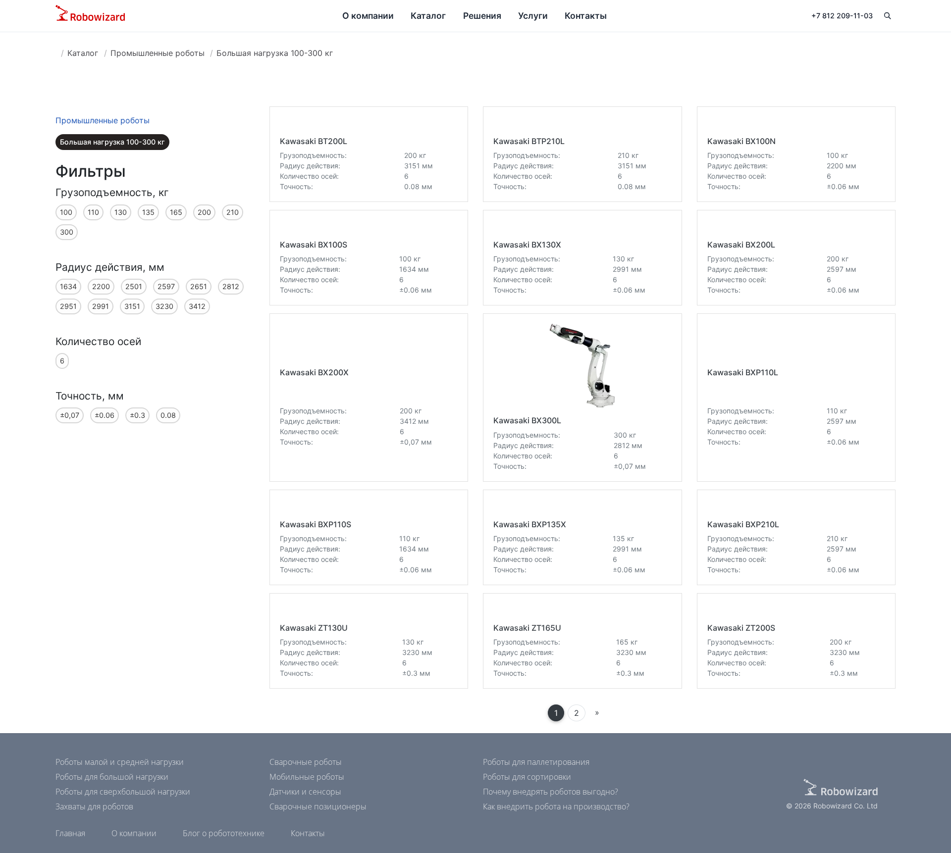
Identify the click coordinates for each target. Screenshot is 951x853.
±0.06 (104, 415)
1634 (68, 286)
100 (66, 212)
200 (204, 212)
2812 (230, 286)
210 (232, 212)
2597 (166, 286)
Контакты (586, 15)
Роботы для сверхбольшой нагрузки (122, 791)
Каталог (428, 15)
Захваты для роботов (94, 806)
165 (176, 212)
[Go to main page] (90, 16)
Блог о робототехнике (223, 833)
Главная (70, 833)
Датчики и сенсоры (305, 791)
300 (66, 232)
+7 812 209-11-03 (842, 15)
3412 (197, 306)
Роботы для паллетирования (536, 761)
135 (148, 212)
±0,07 (69, 415)
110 (93, 212)
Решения (482, 15)
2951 (68, 306)
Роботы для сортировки (527, 776)
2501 (133, 286)
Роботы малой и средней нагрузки (119, 761)
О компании (368, 15)
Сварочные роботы (305, 761)
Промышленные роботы (157, 53)
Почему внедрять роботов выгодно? (550, 791)
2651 (198, 286)
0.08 (168, 415)
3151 (132, 306)
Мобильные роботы (306, 776)
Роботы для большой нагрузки (111, 776)
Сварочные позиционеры (318, 806)
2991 (100, 306)
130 (120, 212)
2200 (101, 286)
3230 (164, 306)
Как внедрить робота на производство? (556, 806)
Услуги (533, 15)
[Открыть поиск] (887, 15)
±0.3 (137, 415)
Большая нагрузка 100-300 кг (274, 53)
